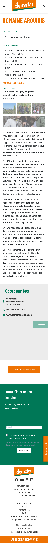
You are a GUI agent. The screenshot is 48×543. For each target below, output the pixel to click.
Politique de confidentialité (24, 516)
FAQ (24, 513)
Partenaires (24, 509)
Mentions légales (24, 525)
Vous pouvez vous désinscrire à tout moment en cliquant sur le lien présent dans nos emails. (22, 444)
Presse (24, 506)
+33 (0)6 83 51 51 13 (15, 309)
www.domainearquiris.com (19, 314)
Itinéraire (40, 324)
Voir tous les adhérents (24, 369)
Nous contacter (24, 503)
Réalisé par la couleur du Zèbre (24, 531)
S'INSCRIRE (24, 451)
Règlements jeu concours (24, 519)
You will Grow (24, 528)
